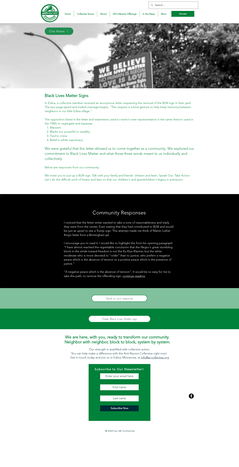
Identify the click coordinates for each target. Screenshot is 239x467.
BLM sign (84, 175)
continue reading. (134, 276)
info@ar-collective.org (155, 357)
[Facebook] (191, 396)
